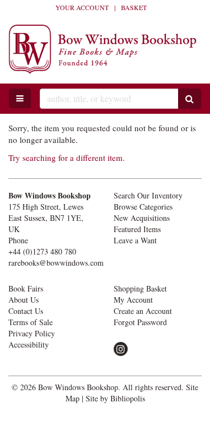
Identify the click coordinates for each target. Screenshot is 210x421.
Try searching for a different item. (66, 157)
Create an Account (143, 311)
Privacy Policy (31, 333)
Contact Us (25, 311)
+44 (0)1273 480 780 (42, 251)
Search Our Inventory (148, 195)
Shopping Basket (140, 288)
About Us (23, 299)
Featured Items (137, 229)
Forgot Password (140, 322)
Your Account (82, 7)
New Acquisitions (142, 217)
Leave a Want (135, 240)
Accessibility (28, 344)
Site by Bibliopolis (115, 398)
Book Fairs (25, 288)
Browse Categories (143, 206)
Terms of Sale (30, 322)
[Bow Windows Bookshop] (105, 49)
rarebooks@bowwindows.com (56, 262)
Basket (134, 7)
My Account (133, 299)
